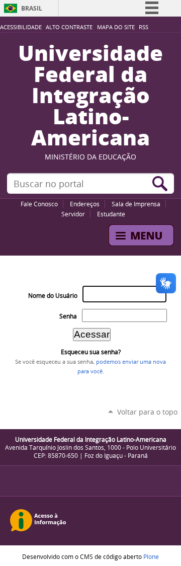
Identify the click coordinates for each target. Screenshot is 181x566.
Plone (151, 556)
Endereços (85, 204)
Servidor (73, 214)
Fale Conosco (39, 204)
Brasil (31, 8)
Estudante (111, 214)
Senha (68, 316)
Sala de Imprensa (136, 204)
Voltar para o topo (147, 412)
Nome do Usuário (52, 295)
